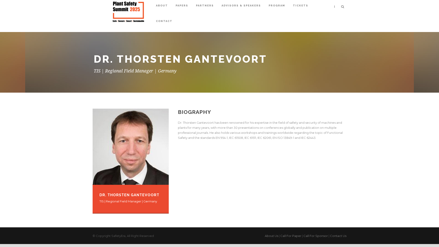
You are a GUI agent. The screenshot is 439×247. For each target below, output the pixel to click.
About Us (271, 236)
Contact (164, 21)
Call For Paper (290, 236)
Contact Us (338, 236)
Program (277, 5)
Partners (205, 5)
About (162, 5)
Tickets (300, 5)
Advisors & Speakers (241, 5)
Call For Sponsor (315, 236)
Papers (182, 5)
